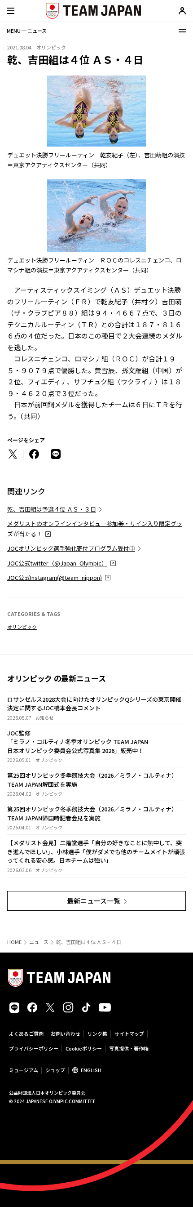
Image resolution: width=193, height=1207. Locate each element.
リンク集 (97, 1033)
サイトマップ (129, 1033)
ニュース (38, 942)
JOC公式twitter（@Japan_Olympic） (57, 563)
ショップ (55, 1069)
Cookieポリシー (84, 1048)
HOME (14, 942)
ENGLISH (91, 1069)
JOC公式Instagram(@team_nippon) (54, 577)
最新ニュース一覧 (93, 900)
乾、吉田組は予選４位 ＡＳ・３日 (51, 509)
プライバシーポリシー (33, 1048)
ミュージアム (23, 1069)
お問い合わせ (65, 1033)
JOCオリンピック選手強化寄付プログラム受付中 (71, 548)
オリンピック (22, 626)
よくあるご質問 (26, 1033)
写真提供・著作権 (129, 1048)
